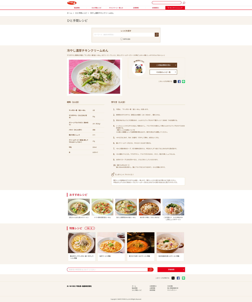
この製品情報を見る (163, 65)
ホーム (134, 286)
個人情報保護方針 (172, 288)
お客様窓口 (155, 7)
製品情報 (77, 7)
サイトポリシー (172, 290)
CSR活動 (170, 286)
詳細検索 (171, 269)
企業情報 (136, 7)
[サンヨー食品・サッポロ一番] (72, 3)
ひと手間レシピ (96, 7)
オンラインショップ (176, 8)
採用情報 (152, 290)
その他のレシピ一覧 (163, 72)
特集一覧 (89, 228)
